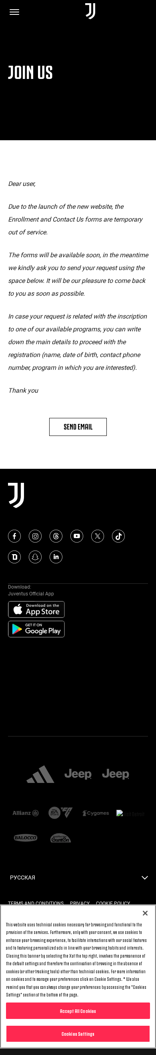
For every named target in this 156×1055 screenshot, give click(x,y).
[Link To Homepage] (90, 11)
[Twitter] (97, 536)
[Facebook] (14, 536)
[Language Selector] (145, 880)
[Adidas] (40, 775)
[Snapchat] (35, 557)
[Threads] (56, 536)
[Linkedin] (56, 557)
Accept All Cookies (78, 1010)
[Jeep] (78, 775)
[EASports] (60, 813)
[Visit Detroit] (130, 814)
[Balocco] (25, 838)
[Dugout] (14, 557)
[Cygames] (95, 814)
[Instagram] (35, 536)
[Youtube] (76, 536)
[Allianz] (25, 814)
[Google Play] (36, 629)
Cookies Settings (78, 1033)
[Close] (145, 913)
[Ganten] (60, 838)
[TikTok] (118, 536)
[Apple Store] (36, 610)
